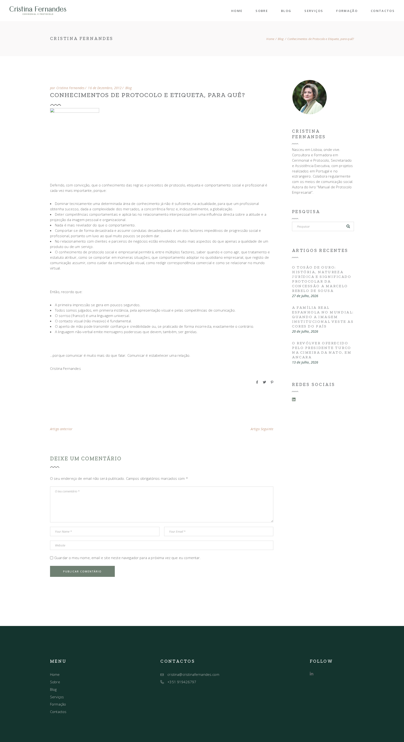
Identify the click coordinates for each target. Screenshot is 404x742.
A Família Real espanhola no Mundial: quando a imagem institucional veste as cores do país (323, 316)
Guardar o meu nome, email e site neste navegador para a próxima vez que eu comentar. (127, 557)
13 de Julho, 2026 (305, 362)
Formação (58, 704)
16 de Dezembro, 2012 (105, 88)
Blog (281, 38)
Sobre (55, 682)
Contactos (58, 711)
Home (55, 674)
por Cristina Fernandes (67, 88)
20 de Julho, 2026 (305, 331)
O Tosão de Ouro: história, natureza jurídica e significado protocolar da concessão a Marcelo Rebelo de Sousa (321, 279)
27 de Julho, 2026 (305, 296)
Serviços (57, 697)
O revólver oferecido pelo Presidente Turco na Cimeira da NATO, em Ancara (321, 350)
